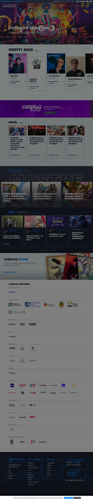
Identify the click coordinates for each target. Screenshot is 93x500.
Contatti (67, 1)
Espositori (57, 1)
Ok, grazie (77, 497)
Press (72, 1)
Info (63, 1)
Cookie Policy (69, 497)
